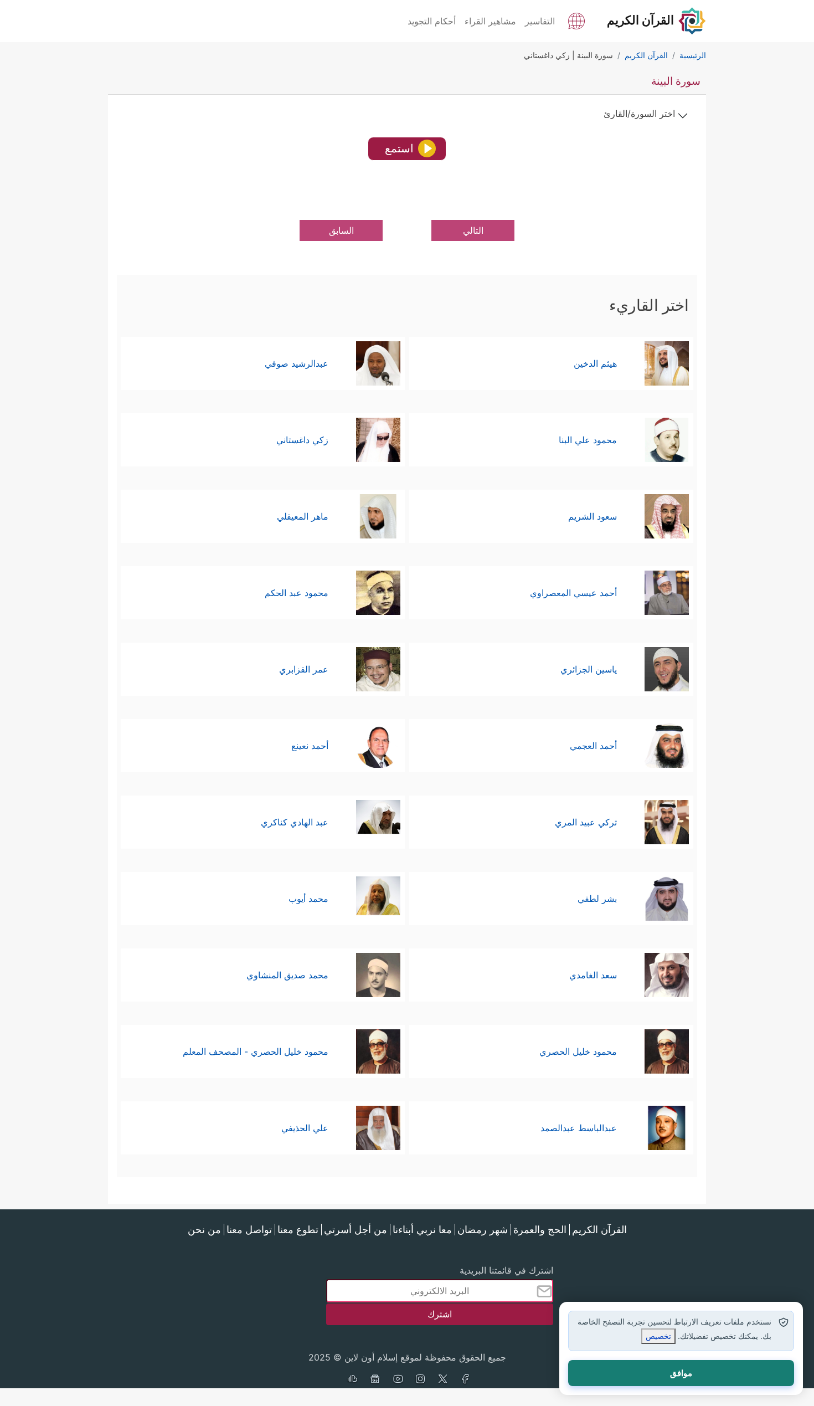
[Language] (576, 19)
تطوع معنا (297, 1229)
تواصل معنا (249, 1229)
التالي (473, 230)
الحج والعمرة (539, 1229)
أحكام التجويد (432, 21)
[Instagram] (420, 1380)
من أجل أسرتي (355, 1229)
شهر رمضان (482, 1229)
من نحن (204, 1229)
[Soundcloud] (352, 1380)
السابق (341, 230)
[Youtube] (397, 1380)
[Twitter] (443, 1380)
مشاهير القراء (490, 21)
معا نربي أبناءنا (422, 1229)
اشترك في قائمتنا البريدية (506, 1270)
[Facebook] (465, 1380)
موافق (681, 1373)
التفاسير (540, 21)
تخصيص (658, 1336)
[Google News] (375, 1380)
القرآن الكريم (599, 1229)
